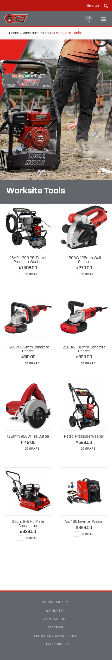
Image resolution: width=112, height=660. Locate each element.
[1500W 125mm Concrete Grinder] (28, 317)
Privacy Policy (55, 644)
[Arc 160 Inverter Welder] (84, 491)
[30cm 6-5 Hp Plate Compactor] (28, 491)
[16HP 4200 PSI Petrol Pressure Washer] (28, 228)
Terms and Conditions (55, 635)
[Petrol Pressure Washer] (84, 406)
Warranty (55, 610)
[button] (88, 19)
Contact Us (55, 619)
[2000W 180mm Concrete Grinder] (84, 317)
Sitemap (55, 627)
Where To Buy (55, 602)
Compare (32, 274)
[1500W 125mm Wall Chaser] (84, 228)
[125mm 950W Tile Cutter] (28, 406)
